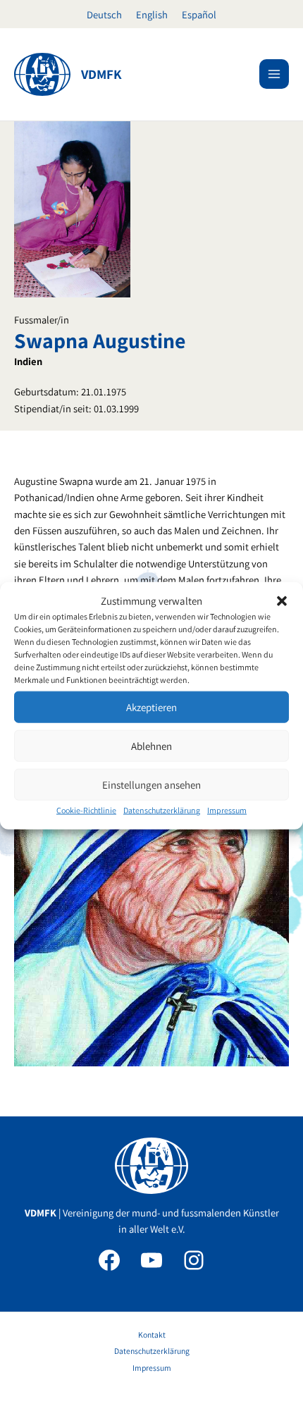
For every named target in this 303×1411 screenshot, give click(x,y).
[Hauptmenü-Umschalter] (274, 74)
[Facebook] (109, 1260)
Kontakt (152, 1334)
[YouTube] (151, 1260)
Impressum (227, 810)
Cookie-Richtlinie (86, 810)
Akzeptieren (151, 707)
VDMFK (101, 74)
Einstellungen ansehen (151, 784)
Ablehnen (151, 746)
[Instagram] (193, 1260)
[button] (282, 600)
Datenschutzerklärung (161, 810)
